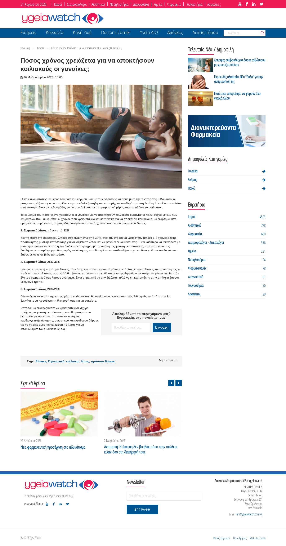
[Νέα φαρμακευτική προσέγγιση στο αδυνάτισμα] (59, 413)
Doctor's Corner (115, 32)
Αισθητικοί (98, 4)
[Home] (62, 18)
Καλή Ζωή (82, 32)
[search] (262, 33)
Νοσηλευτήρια (119, 4)
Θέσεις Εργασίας (221, 538)
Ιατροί (58, 4)
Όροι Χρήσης (240, 538)
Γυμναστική (56, 361)
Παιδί (191, 188)
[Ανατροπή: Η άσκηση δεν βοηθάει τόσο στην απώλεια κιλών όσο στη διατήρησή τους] (143, 413)
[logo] (61, 485)
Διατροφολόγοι (77, 4)
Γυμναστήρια (194, 4)
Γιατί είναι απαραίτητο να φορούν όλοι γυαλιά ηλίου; (237, 95)
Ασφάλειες (214, 4)
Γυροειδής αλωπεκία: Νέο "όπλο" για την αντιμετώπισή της (238, 79)
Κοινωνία (54, 32)
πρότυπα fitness (103, 361)
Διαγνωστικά (141, 4)
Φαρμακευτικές (197, 268)
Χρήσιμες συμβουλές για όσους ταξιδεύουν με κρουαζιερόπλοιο (239, 62)
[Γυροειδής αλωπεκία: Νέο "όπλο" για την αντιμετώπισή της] (200, 81)
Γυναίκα (192, 170)
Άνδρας (192, 179)
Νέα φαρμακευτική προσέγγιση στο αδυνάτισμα (53, 447)
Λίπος (85, 361)
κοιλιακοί (72, 361)
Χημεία (158, 4)
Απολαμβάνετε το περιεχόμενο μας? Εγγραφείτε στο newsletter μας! (141, 315)
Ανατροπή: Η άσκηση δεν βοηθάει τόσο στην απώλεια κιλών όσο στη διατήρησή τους (140, 449)
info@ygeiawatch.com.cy (249, 514)
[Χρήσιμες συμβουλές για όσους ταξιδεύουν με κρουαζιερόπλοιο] (200, 65)
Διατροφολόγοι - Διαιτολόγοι (206, 242)
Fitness (40, 48)
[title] (239, 4)
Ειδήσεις (28, 32)
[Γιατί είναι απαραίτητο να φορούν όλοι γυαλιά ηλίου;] (200, 98)
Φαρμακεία (174, 4)
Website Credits (257, 538)
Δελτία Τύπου (205, 32)
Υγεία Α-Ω (149, 32)
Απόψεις (175, 32)
